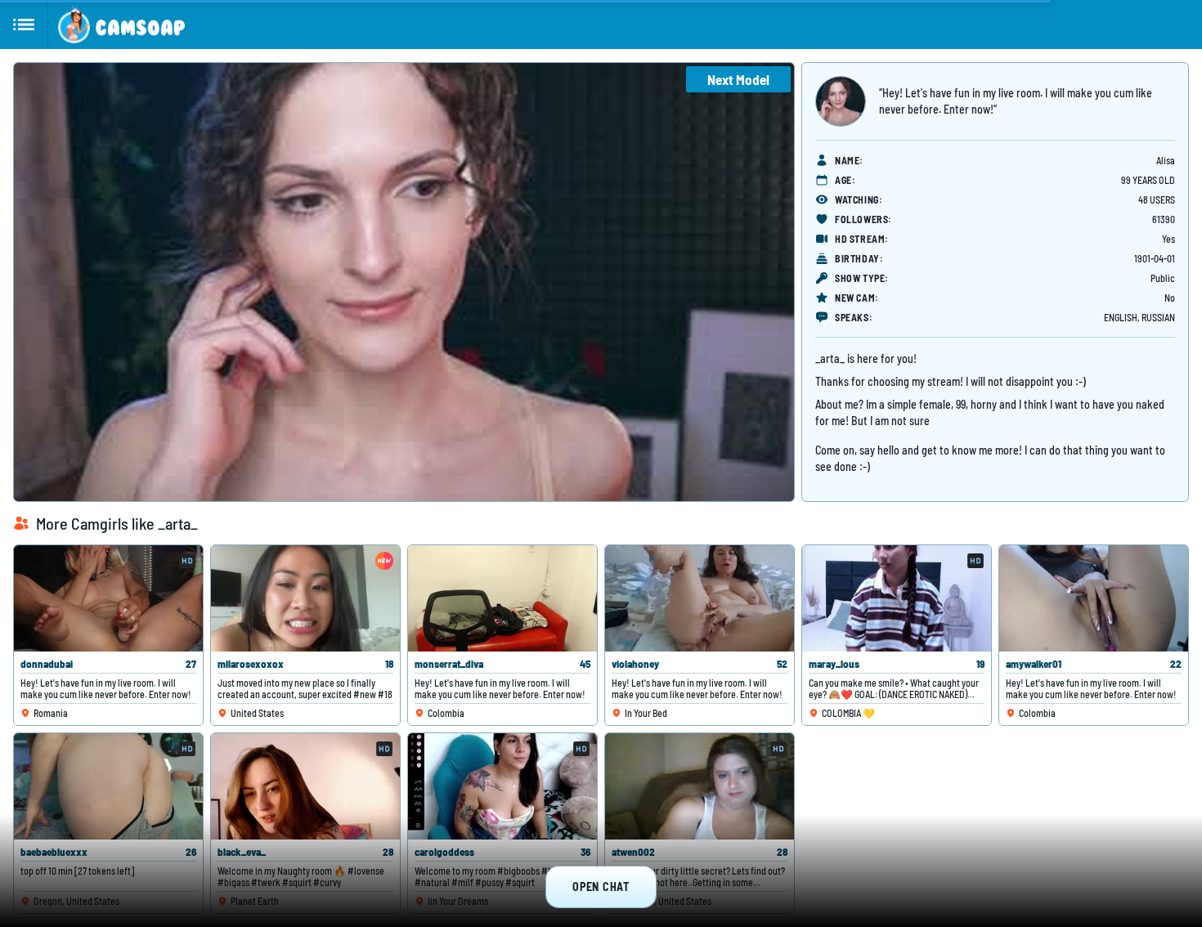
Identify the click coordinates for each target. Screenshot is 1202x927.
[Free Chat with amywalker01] (1093, 598)
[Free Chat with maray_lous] (896, 598)
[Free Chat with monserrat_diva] (502, 598)
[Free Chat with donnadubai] (108, 598)
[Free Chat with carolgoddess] (502, 786)
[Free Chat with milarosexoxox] (305, 598)
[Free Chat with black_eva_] (305, 786)
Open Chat (600, 886)
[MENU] (24, 24)
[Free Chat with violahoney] (699, 598)
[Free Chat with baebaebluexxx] (108, 786)
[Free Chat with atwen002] (699, 786)
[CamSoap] (121, 24)
